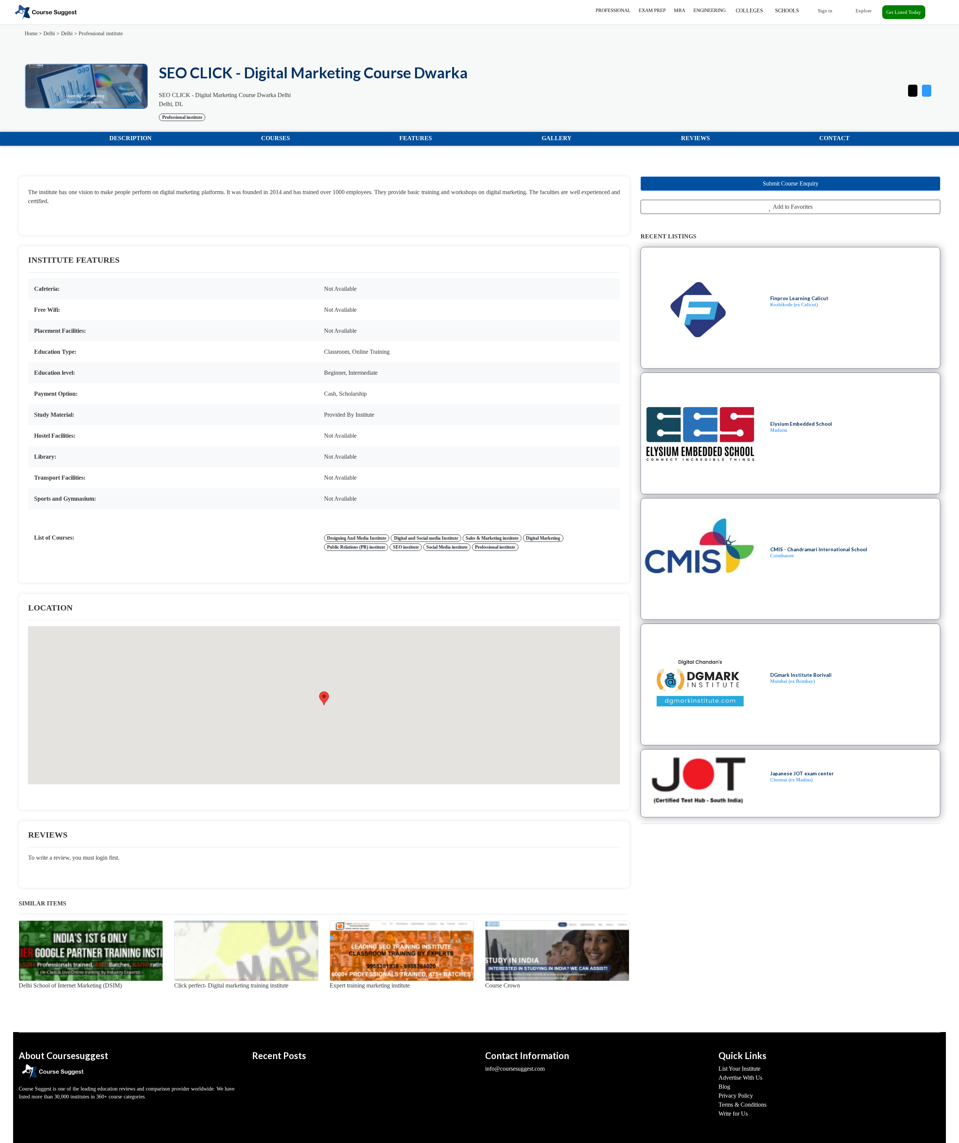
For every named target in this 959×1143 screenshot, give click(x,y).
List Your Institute (739, 1068)
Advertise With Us (740, 1077)
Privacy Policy (736, 1095)
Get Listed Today (903, 12)
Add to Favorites (792, 206)
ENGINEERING (709, 10)
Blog (724, 1086)
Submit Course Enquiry (791, 183)
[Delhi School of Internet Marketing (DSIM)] (91, 951)
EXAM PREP (652, 10)
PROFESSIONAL (613, 10)
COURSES (275, 138)
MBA (679, 10)
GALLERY (557, 138)
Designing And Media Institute (356, 538)
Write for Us (733, 1113)
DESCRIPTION (130, 138)
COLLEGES (749, 10)
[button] (926, 89)
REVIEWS (695, 138)
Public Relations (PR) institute (356, 547)
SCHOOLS (787, 10)
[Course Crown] (557, 951)
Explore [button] (863, 10)
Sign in (824, 10)
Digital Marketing (543, 538)
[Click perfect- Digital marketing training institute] (246, 951)
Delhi (49, 33)
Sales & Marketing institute (492, 538)
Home (31, 33)
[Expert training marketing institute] (402, 951)
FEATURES (415, 138)
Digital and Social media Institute (426, 538)
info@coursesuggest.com (515, 1068)
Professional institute (101, 33)
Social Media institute (447, 547)
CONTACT (834, 138)
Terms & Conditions (742, 1104)
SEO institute (406, 547)
